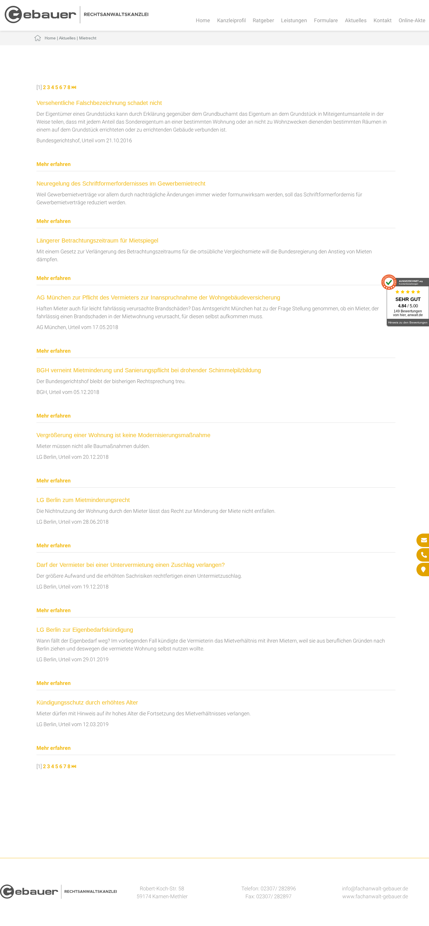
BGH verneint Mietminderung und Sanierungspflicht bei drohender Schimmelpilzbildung (148, 370)
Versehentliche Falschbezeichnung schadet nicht (99, 103)
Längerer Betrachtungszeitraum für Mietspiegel (97, 240)
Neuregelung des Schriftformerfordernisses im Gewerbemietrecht (120, 183)
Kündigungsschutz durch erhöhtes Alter (87, 702)
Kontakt (383, 20)
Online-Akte (412, 20)
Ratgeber (263, 20)
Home (203, 20)
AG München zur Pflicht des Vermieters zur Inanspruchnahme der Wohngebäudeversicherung (158, 297)
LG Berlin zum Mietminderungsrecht (83, 500)
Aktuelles (356, 20)
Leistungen (294, 20)
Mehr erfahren (53, 164)
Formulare (326, 20)
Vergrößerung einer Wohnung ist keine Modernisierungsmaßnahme (123, 435)
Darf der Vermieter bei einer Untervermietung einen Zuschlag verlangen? (130, 565)
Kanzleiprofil (231, 20)
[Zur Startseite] (76, 21)
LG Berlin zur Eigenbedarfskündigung (84, 629)
